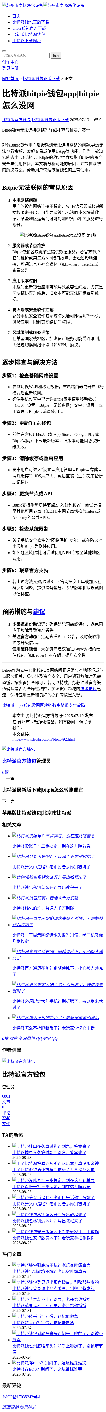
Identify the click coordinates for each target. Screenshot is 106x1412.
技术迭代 (88, 689)
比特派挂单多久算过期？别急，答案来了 (49, 1152)
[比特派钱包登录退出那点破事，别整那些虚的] (58, 1282)
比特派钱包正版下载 (30, 22)
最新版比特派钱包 (28, 34)
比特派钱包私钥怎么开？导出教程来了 (47, 1221)
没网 (36, 705)
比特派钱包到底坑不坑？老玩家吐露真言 (49, 1271)
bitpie (18, 705)
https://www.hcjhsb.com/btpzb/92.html (43, 739)
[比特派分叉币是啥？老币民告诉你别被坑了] (58, 1197)
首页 (16, 16)
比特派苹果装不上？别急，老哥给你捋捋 (49, 1305)
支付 (73, 705)
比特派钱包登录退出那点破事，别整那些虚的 (53, 1288)
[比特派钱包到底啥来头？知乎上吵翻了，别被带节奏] (58, 1336)
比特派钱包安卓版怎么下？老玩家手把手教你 (53, 1238)
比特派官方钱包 (16, 120)
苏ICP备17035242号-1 (21, 1397)
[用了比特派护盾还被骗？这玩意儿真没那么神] (58, 1163)
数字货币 (60, 705)
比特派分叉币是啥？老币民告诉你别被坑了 (51, 1204)
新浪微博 (27, 1038)
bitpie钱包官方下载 (29, 28)
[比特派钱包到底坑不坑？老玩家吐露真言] (58, 1265)
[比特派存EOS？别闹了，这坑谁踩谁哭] (58, 1363)
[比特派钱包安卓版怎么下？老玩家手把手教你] (58, 1231)
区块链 (46, 705)
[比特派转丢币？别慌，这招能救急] (58, 1316)
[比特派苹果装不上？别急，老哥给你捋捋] (58, 1299)
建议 (39, 611)
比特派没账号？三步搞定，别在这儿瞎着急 (51, 1187)
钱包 (27, 705)
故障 (81, 705)
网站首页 (10, 78)
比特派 (8, 705)
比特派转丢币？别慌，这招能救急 (43, 1323)
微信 (13, 1038)
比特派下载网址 (26, 41)
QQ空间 (43, 1038)
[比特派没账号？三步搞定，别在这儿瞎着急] (58, 1180)
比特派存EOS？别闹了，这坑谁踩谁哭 (47, 1369)
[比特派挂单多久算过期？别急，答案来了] (58, 1146)
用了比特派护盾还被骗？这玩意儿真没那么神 (53, 1170)
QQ (54, 1038)
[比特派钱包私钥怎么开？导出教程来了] (58, 1214)
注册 (14, 68)
